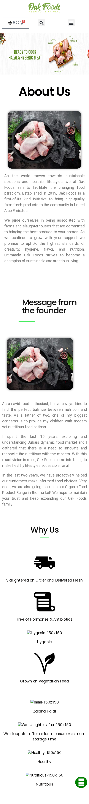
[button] (41, 22)
